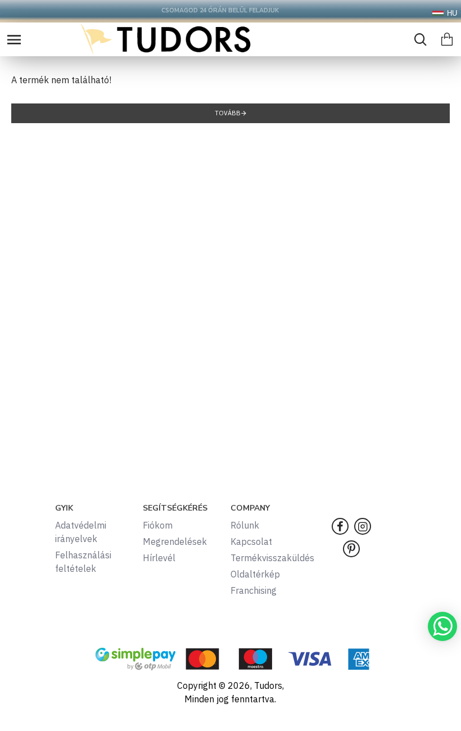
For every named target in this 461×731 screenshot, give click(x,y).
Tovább (228, 113)
